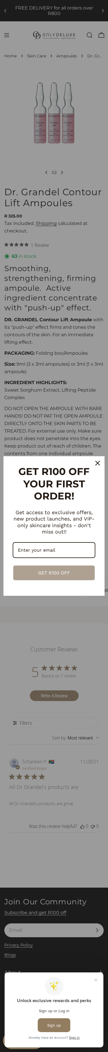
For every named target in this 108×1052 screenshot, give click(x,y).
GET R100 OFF (54, 573)
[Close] (98, 463)
